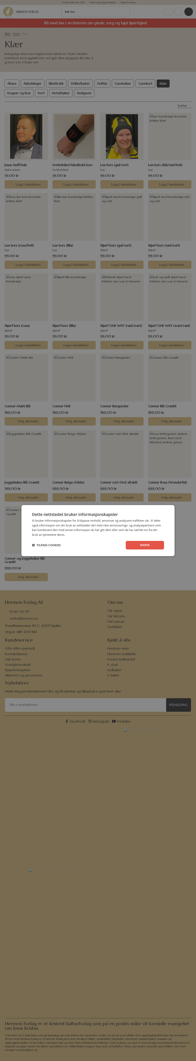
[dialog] (98, 530)
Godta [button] (145, 545)
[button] (46, 545)
